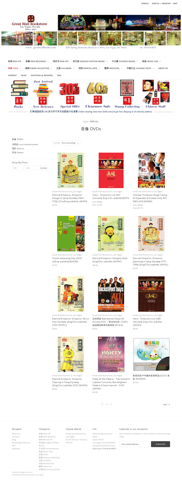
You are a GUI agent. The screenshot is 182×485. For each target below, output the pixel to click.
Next (165, 404)
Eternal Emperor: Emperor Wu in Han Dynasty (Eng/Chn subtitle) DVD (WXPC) (70, 321)
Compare (70, 170)
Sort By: (57, 143)
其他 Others (17, 152)
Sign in (155, 3)
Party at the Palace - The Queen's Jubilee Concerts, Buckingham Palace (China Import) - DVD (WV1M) (111, 384)
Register (166, 3)
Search (145, 3)
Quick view (63, 165)
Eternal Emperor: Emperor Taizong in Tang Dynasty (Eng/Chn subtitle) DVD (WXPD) (70, 382)
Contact (12, 75)
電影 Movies (18, 148)
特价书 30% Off (60, 61)
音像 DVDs (13, 68)
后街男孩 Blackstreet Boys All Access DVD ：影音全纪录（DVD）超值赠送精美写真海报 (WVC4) (110, 321)
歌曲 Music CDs (150, 61)
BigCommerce (26, 472)
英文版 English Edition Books (89, 61)
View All (69, 442)
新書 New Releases (36, 61)
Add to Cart (111, 175)
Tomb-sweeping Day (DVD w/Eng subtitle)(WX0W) (67, 260)
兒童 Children (63, 68)
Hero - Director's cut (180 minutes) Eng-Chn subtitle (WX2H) (147, 321)
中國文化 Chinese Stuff (139, 68)
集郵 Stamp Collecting (37, 68)
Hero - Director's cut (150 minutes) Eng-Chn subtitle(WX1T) (110, 197)
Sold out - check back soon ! (71, 175)
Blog (23, 75)
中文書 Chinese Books (123, 61)
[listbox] (70, 143)
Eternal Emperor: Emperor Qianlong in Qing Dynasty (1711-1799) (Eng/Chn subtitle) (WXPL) (150, 261)
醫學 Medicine (112, 68)
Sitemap (16, 448)
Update (43, 168)
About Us (163, 68)
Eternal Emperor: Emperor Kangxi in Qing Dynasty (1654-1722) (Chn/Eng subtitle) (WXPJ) (69, 198)
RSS (59, 75)
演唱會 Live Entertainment (25, 144)
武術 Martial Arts (88, 68)
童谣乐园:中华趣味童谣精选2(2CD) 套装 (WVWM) (151, 377)
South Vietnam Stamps (76, 439)
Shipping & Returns (42, 75)
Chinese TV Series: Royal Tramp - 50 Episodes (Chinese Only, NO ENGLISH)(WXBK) (151, 198)
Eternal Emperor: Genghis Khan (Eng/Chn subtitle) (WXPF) (110, 260)
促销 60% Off (14, 61)
